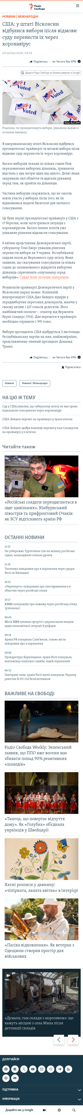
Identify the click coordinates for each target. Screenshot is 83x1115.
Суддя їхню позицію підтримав (44, 277)
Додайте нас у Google (19, 1110)
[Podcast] (6, 1078)
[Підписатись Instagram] (41, 1069)
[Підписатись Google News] (15, 1069)
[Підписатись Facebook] (6, 1069)
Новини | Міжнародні (20, 17)
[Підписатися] (15, 1078)
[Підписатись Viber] (50, 1069)
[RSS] (68, 1069)
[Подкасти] (59, 1110)
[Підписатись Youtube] (32, 1069)
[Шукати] (74, 1110)
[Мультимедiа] (44, 1110)
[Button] (39, 61)
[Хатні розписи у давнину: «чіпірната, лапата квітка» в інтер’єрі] (41, 859)
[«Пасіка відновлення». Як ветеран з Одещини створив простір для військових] (41, 919)
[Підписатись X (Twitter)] (24, 1069)
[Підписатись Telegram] (59, 1069)
